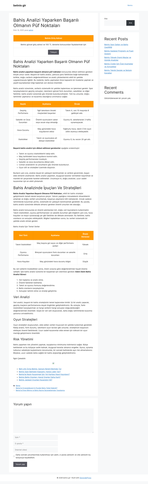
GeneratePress (85, 478)
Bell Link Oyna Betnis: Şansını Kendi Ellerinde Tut (40, 369)
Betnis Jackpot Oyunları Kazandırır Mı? (35, 380)
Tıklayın (53, 52)
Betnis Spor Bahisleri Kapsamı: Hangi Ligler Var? (40, 372)
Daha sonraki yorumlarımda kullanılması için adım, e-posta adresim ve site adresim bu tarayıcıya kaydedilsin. (53, 456)
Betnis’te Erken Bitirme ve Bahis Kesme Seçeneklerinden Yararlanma (40, 390)
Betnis (130, 5)
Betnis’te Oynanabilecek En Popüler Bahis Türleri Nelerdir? (36, 388)
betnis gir (19, 5)
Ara (105, 19)
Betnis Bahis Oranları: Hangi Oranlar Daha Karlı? (39, 377)
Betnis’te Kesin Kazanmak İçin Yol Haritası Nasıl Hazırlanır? (44, 374)
